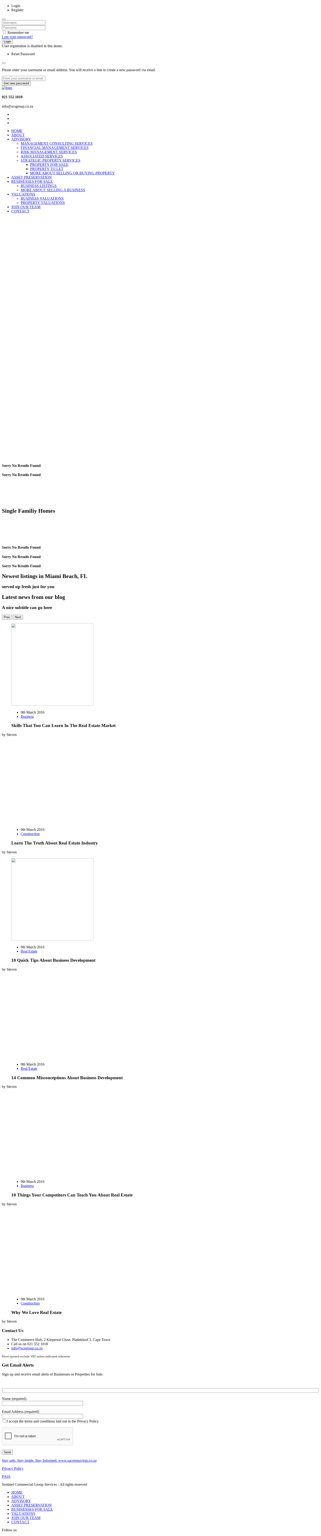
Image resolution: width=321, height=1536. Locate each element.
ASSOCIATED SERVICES (42, 156)
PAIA (6, 1476)
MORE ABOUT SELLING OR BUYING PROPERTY (72, 173)
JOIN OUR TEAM (25, 207)
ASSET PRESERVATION (31, 177)
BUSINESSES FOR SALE (32, 182)
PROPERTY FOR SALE (49, 165)
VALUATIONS (23, 194)
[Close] (4, 19)
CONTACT (20, 211)
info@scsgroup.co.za (27, 1348)
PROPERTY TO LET (46, 169)
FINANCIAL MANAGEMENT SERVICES (55, 148)
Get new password (16, 83)
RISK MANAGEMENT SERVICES (49, 152)
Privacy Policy (12, 1468)
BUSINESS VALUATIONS (42, 198)
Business (27, 717)
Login (7, 41)
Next (18, 617)
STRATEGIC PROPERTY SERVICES (50, 160)
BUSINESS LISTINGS (39, 186)
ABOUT (18, 135)
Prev (7, 617)
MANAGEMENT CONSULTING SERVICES (57, 143)
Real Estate (29, 951)
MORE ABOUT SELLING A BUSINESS (53, 190)
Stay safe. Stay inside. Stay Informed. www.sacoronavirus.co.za (49, 1460)
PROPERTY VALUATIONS (43, 203)
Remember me (18, 33)
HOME (17, 131)
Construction (30, 834)
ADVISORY (21, 139)
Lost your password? (17, 37)
